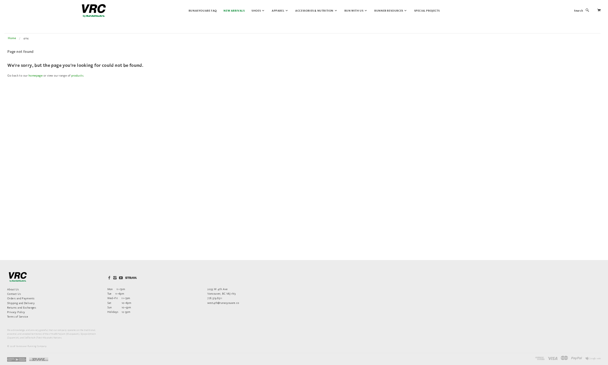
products (77, 75)
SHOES (256, 10)
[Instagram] (115, 278)
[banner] (94, 11)
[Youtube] (121, 278)
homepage (35, 75)
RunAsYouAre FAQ (203, 10)
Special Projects (427, 10)
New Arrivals (234, 10)
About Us (13, 289)
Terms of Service (17, 316)
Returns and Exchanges (21, 307)
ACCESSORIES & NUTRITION (314, 10)
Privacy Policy (16, 312)
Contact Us (14, 293)
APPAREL (278, 10)
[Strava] (131, 277)
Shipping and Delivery (21, 303)
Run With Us (354, 10)
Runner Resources (389, 10)
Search (578, 10)
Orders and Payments (20, 298)
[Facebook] (109, 278)
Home (12, 38)
